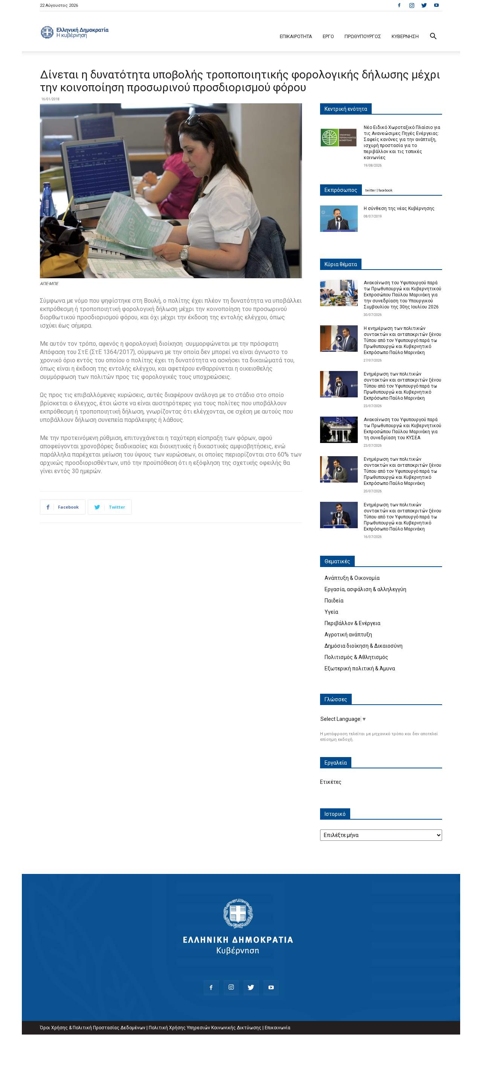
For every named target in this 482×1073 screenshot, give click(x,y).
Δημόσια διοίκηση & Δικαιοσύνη (364, 646)
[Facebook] (399, 5)
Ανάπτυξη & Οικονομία (352, 578)
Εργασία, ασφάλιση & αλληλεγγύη (365, 589)
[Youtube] (436, 5)
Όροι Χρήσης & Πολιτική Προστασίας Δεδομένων (92, 1027)
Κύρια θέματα (341, 264)
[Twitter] (424, 5)
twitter (370, 190)
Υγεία (331, 612)
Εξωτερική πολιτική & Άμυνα (360, 668)
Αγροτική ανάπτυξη (348, 635)
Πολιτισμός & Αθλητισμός (356, 657)
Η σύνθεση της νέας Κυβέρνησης (399, 208)
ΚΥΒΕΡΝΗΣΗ (405, 36)
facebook (385, 190)
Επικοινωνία (277, 1027)
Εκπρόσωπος (341, 190)
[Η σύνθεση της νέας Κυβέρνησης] (339, 218)
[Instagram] (411, 5)
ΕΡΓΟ (328, 36)
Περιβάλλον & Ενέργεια (352, 623)
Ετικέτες (331, 782)
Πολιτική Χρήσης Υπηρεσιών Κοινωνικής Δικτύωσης (205, 1027)
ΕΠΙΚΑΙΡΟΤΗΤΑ (296, 36)
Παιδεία (334, 601)
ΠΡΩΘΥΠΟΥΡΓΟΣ (363, 36)
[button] (433, 37)
